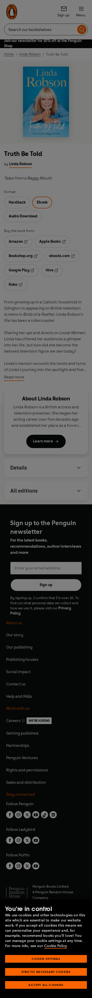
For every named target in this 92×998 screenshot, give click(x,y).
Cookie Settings (46, 959)
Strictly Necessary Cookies (46, 972)
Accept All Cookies (45, 985)
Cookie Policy (55, 946)
